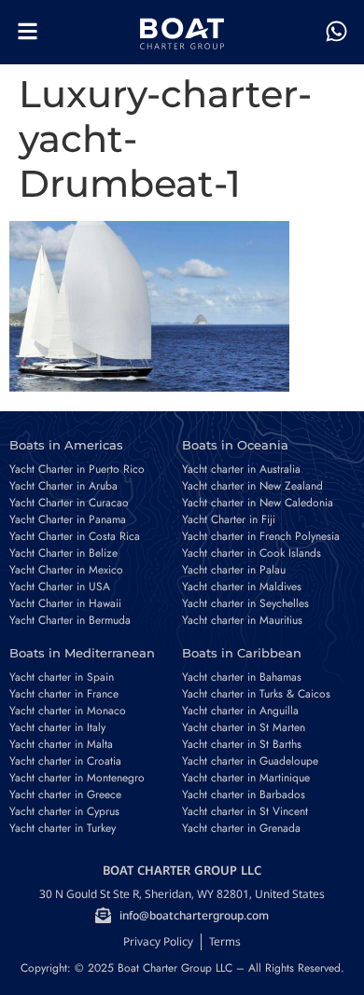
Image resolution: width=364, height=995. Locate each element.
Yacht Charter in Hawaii (65, 603)
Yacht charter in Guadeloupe (250, 761)
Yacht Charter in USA (59, 586)
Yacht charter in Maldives (241, 586)
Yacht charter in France (64, 693)
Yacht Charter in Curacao (69, 502)
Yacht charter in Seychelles (245, 603)
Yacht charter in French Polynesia (261, 536)
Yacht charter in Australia (241, 469)
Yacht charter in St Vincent (245, 811)
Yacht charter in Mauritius (242, 620)
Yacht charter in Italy (57, 727)
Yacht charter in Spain (61, 677)
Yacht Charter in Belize (63, 553)
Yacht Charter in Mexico (66, 569)
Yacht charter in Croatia (65, 761)
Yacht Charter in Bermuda (70, 620)
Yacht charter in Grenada (241, 828)
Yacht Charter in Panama (67, 519)
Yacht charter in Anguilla (240, 710)
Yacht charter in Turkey (62, 828)
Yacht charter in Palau (234, 569)
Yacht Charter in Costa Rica (74, 536)
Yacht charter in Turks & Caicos (256, 693)
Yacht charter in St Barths (241, 744)
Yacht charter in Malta (61, 744)
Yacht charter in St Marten (243, 727)
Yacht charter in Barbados (243, 794)
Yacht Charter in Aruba (63, 485)
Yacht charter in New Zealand (252, 485)
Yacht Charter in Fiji (228, 519)
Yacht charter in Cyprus (64, 811)
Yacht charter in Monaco (67, 710)
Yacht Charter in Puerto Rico (77, 469)
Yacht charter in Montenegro (77, 777)
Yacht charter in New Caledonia (257, 502)
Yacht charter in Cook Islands (251, 553)
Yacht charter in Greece (65, 794)
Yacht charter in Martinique (246, 777)
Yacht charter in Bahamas (241, 677)
